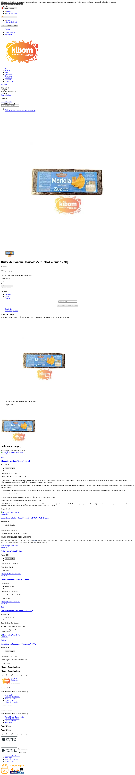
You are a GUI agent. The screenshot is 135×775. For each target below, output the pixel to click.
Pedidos (7, 29)
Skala (2, 457)
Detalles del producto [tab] (11, 311)
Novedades (8, 722)
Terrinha (3, 640)
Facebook (14, 678)
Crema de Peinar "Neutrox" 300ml (15, 579)
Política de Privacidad (11, 702)
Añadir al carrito (7, 286)
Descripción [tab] (8, 309)
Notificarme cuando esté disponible (68, 305)
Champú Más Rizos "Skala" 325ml (15, 461)
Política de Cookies (11, 698)
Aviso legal (8, 695)
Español (8, 11)
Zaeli (2, 607)
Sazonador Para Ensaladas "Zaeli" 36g (17, 611)
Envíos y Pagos (9, 700)
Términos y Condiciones (12, 697)
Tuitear (7, 296)
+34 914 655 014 (6, 102)
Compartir (8, 294)
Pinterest (7, 298)
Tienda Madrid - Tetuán (12, 719)
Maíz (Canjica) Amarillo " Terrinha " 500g (18, 644)
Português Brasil (11, 13)
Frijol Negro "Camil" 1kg (11, 551)
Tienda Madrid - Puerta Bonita (14, 717)
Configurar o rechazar (16, 4)
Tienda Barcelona (10, 720)
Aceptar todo (5, 4)
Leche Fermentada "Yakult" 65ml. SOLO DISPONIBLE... (25, 518)
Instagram (14, 680)
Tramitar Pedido (10, 32)
